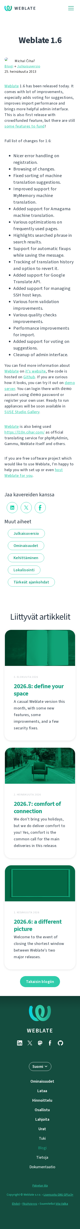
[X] (29, 1043)
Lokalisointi (24, 570)
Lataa (42, 1090)
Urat (42, 1129)
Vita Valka (62, 1204)
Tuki (42, 1138)
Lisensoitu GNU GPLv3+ (58, 1195)
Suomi (37, 1066)
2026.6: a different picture (38, 925)
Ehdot (16, 1204)
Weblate (25, 8)
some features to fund (24, 126)
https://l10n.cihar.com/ (24, 432)
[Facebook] (50, 1043)
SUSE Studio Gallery (21, 412)
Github (29, 377)
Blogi (8, 66)
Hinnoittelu (42, 1100)
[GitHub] (60, 1043)
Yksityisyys (29, 1204)
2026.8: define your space (39, 690)
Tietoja (42, 1157)
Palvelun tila (40, 1185)
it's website (35, 371)
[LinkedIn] (19, 1043)
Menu (71, 8)
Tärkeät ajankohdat (31, 582)
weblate (40, 1030)
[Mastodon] (40, 1043)
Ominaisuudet (26, 545)
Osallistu (42, 1109)
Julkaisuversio (28, 66)
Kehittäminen (26, 557)
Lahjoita (42, 1119)
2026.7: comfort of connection (37, 807)
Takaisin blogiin (40, 981)
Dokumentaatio (42, 1167)
